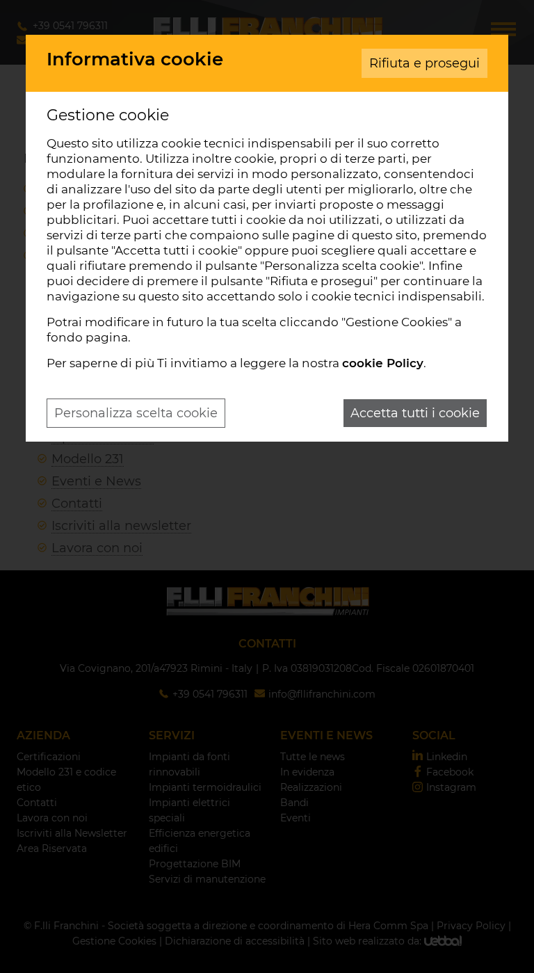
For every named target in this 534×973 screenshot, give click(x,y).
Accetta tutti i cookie (415, 413)
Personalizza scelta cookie (136, 413)
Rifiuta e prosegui (424, 63)
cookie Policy (382, 363)
